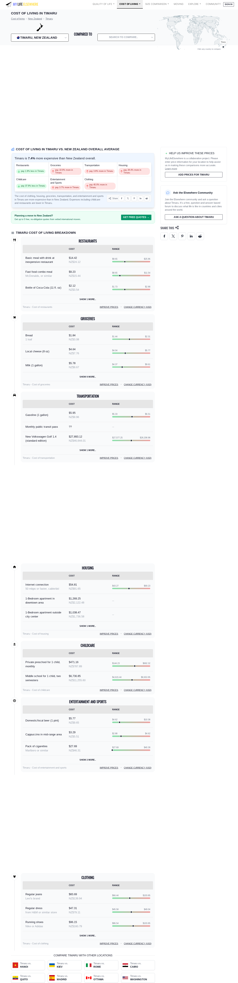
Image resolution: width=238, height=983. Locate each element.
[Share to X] (127, 198)
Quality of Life (102, 4)
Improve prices (109, 307)
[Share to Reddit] (147, 198)
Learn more (171, 168)
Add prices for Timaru (193, 174)
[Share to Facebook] (121, 198)
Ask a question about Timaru (194, 217)
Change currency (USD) (137, 307)
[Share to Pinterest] (134, 198)
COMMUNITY (213, 4)
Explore (193, 4)
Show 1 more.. (87, 299)
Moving (178, 4)
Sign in (228, 4)
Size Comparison (156, 4)
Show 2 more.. (87, 760)
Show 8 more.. (87, 377)
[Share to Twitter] (173, 236)
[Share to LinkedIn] (140, 198)
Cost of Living (128, 4)
